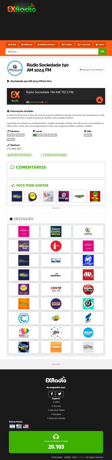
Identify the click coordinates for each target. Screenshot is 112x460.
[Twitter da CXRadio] (60, 394)
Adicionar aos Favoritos (92, 69)
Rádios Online (47, 44)
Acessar (88, 135)
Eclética (11, 135)
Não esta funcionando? (20, 155)
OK (102, 51)
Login (101, 44)
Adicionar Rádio (57, 410)
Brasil (38, 135)
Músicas (28, 44)
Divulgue (57, 414)
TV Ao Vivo (85, 44)
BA (45, 135)
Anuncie (57, 406)
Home (13, 44)
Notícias (20, 135)
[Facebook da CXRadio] (51, 394)
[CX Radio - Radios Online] (56, 379)
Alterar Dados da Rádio (55, 155)
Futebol (68, 44)
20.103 (56, 446)
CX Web (80, 457)
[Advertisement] (76, 20)
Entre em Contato (57, 418)
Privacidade (57, 457)
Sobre (57, 402)
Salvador (52, 135)
